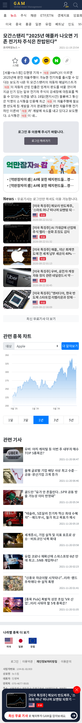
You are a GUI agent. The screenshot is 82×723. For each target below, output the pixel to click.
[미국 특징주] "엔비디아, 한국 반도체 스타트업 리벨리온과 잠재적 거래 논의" (54, 295)
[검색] (75, 5)
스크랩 (15, 65)
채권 (33, 15)
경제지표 (63, 15)
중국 (18, 24)
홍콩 (28, 24)
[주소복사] (67, 61)
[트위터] (36, 61)
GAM (28, 5)
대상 (9, 346)
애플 (46, 73)
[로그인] (66, 5)
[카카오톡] (46, 61)
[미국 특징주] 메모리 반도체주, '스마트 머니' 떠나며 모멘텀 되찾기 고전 (54, 208)
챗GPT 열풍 (41, 165)
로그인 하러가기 (41, 141)
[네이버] (57, 61)
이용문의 (66, 661)
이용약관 (27, 661)
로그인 (15, 661)
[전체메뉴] (5, 5)
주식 (23, 15)
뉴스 (14, 15)
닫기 (77, 690)
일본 (38, 24)
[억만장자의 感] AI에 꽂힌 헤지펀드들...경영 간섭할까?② (41, 179)
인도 (71, 24)
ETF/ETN (47, 15)
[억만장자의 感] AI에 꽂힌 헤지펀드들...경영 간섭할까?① (41, 185)
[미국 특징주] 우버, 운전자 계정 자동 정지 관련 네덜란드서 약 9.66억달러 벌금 (53, 273)
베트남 (59, 24)
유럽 (48, 24)
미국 (9, 24)
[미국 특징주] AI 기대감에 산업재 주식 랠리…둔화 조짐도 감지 (54, 229)
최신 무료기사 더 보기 (41, 318)
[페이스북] (25, 61)
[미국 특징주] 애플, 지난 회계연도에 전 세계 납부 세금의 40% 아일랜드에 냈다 (54, 251)
